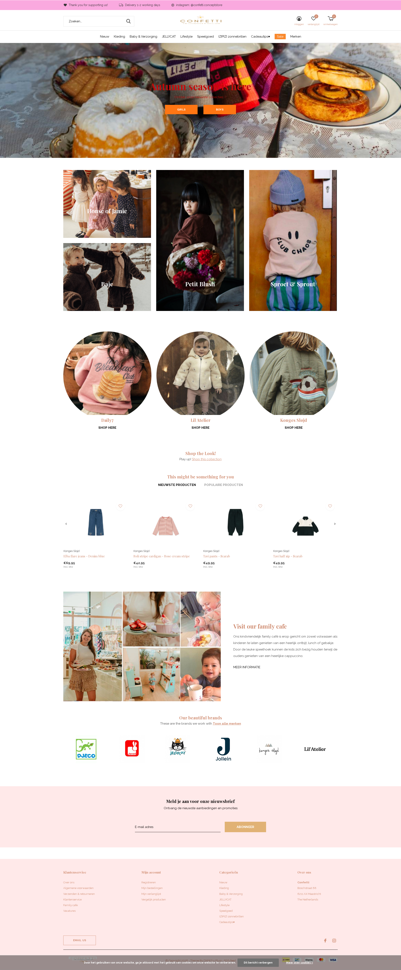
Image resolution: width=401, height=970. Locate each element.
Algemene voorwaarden (78, 888)
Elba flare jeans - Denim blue (84, 556)
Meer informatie (246, 667)
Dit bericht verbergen (258, 962)
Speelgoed (205, 36)
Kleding (119, 36)
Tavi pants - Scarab (216, 556)
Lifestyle (186, 36)
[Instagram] (334, 940)
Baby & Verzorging (143, 36)
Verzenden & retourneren (79, 893)
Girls (181, 109)
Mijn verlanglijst (151, 893)
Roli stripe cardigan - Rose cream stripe (161, 556)
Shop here (107, 428)
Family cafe (70, 905)
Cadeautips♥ (260, 36)
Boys (219, 109)
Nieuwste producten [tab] (177, 485)
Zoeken (128, 21)
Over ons (68, 882)
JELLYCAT (169, 36)
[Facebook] (325, 940)
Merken (295, 36)
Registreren (148, 882)
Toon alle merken (227, 723)
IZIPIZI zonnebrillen (232, 36)
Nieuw (104, 36)
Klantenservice (72, 899)
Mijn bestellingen (152, 888)
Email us (79, 940)
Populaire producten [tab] (223, 485)
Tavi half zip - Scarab (287, 556)
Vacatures (69, 910)
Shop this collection (207, 459)
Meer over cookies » (299, 962)
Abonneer (245, 827)
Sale (280, 36)
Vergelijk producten (153, 899)
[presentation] (66, 524)
